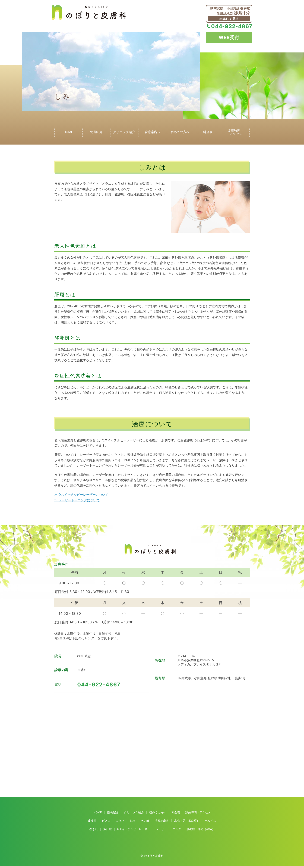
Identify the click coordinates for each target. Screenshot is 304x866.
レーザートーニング (168, 829)
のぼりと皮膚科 (154, 855)
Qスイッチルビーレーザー (133, 829)
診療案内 (151, 132)
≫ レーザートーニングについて (77, 500)
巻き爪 (93, 829)
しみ (132, 820)
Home (68, 132)
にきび (120, 820)
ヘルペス (210, 820)
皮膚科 (92, 820)
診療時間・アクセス (236, 132)
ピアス (106, 820)
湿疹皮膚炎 (162, 820)
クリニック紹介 (124, 132)
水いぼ (145, 820)
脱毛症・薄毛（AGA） (200, 829)
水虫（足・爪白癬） (187, 820)
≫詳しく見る (229, 19)
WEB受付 (229, 37)
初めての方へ (179, 132)
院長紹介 (96, 132)
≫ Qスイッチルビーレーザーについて (81, 494)
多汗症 (107, 829)
